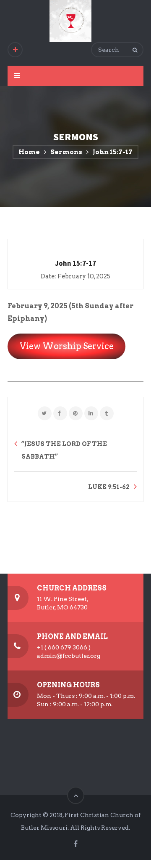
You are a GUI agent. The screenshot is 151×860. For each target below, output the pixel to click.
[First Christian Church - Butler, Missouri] (70, 21)
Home (29, 152)
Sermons (66, 152)
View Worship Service (67, 346)
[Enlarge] (64, 374)
